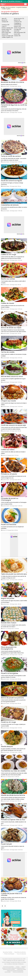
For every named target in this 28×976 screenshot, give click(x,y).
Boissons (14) (17, 20)
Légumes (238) (5, 31)
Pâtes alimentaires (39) (19, 32)
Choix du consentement (18, 971)
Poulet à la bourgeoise (9, 673)
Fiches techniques (9, 954)
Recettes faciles (7, 952)
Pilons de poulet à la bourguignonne (8, 648)
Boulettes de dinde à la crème (12, 82)
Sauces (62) (17, 34)
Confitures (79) (17, 21)
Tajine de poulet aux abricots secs (14, 574)
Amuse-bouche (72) (19, 18)
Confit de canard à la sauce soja (13, 425)
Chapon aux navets (8, 401)
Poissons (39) (5, 34)
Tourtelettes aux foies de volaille (13, 771)
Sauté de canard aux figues (11, 181)
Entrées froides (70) (6, 29)
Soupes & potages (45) (7, 35)
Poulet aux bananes (8, 524)
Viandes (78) (17, 35)
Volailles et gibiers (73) (7, 37)
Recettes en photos (10, 7)
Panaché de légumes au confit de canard (14, 106)
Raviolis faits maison (8, 623)
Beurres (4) (4, 20)
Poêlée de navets (7, 303)
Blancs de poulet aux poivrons (12, 698)
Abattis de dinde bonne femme (13, 795)
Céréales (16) (5, 21)
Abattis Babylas (7, 746)
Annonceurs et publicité (8, 966)
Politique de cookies (21, 969)
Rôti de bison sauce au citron (12, 376)
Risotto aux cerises (8, 279)
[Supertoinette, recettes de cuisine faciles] (3, 4)
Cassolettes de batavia (10, 205)
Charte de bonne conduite (9, 969)
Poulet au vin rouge (8, 722)
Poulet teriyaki (6, 844)
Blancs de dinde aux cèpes (11, 328)
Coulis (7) (4, 26)
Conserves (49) (5, 24)
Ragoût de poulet (7, 598)
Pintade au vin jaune (9, 474)
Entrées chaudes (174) (19, 28)
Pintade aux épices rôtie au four (13, 820)
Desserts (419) (17, 26)
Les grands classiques (21, 7)
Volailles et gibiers (6, 8)
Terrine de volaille (7, 352)
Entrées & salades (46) (7, 28)
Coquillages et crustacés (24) (17, 24)
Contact (17, 966)
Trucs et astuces (21, 954)
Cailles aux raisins (7, 450)
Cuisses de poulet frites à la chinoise (11, 894)
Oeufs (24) (16, 31)
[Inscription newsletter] (14, 936)
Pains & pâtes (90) (6, 32)
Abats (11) (4, 18)
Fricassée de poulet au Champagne (9, 499)
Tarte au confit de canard (11, 156)
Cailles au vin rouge (8, 254)
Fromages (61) (17, 29)
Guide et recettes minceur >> (12, 1)
